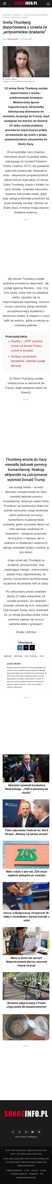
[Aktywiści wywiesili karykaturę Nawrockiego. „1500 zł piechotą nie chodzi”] (26, 768)
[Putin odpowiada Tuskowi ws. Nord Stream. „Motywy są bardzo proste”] (26, 813)
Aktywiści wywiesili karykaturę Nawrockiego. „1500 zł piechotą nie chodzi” (26, 789)
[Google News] (39, 1132)
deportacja (18, 656)
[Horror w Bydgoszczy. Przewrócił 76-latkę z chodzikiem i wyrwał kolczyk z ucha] (26, 896)
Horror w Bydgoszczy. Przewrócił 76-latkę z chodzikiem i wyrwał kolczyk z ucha (26, 916)
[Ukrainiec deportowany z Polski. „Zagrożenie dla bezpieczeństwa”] (26, 986)
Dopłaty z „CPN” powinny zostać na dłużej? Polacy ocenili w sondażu (27, 346)
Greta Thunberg (31, 656)
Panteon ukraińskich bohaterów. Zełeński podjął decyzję (28, 361)
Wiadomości (18, 15)
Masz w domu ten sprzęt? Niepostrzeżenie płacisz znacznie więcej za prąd (26, 961)
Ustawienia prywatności (26, 1177)
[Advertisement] (26, 247)
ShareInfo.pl (7, 15)
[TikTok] (19, 1132)
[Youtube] (32, 1132)
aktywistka (7, 656)
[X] (26, 647)
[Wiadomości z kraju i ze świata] (26, 3)
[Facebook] (20, 647)
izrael (41, 656)
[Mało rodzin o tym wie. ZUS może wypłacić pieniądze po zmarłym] (26, 855)
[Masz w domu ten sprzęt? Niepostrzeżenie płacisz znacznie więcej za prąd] (26, 941)
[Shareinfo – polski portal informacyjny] (26, 1114)
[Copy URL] (32, 647)
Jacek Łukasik (12, 39)
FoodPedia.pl (32, 1137)
